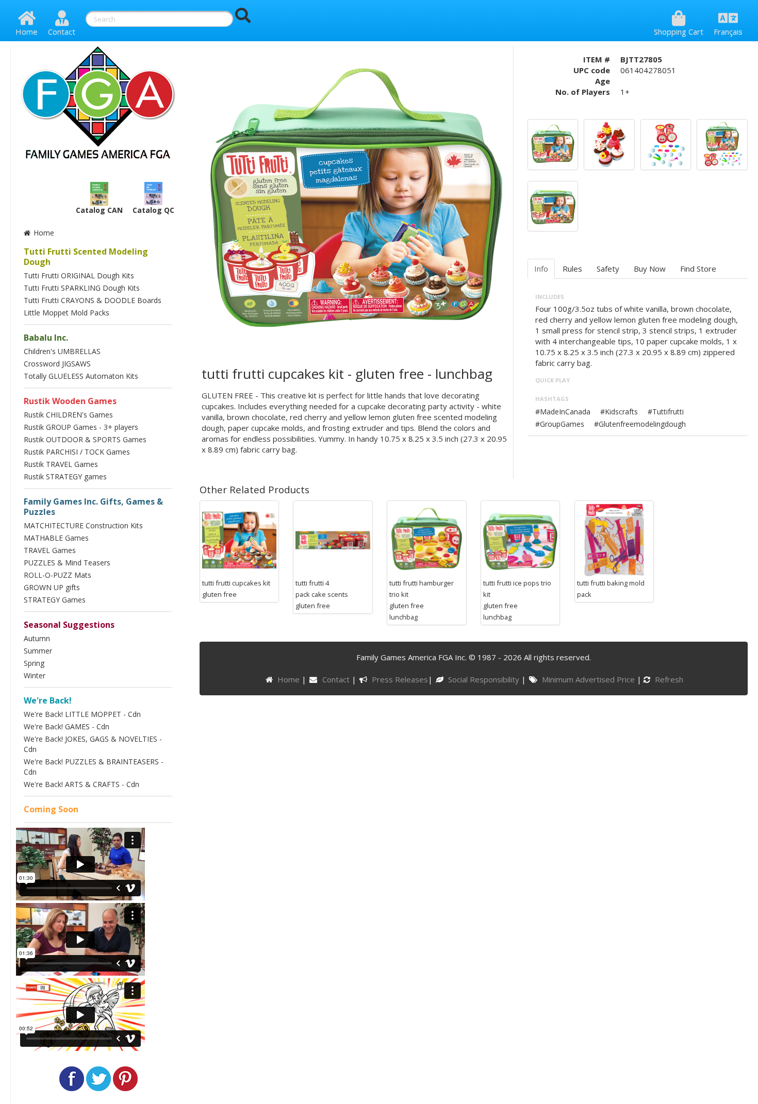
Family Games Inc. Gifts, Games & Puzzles (93, 506)
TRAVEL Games (50, 550)
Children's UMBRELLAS (62, 351)
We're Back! (48, 700)
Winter (34, 675)
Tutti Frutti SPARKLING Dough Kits (82, 288)
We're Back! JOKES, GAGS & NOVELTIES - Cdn (93, 744)
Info (541, 268)
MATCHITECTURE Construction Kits (83, 525)
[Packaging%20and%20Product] (722, 143)
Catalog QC (153, 210)
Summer (38, 651)
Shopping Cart (678, 31)
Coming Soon (51, 809)
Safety (608, 268)
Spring (34, 663)
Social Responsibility (484, 679)
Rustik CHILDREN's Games (68, 415)
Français (728, 31)
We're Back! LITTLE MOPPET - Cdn (82, 714)
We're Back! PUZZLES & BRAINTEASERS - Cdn (93, 767)
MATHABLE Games (56, 538)
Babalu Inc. (46, 337)
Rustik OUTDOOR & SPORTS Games (85, 439)
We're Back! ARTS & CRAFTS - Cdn (81, 784)
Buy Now (650, 268)
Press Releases (400, 679)
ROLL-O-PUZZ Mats (57, 575)
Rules (572, 268)
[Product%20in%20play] (609, 143)
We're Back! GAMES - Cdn (66, 726)
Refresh (668, 679)
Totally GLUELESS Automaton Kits (81, 376)
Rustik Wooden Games (70, 401)
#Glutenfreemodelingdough (640, 424)
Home (26, 31)
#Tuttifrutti (666, 411)
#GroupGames (559, 424)
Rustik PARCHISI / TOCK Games (77, 452)
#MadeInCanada (562, 411)
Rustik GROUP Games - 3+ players (81, 427)
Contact (61, 31)
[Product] (666, 143)
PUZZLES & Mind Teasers (67, 562)
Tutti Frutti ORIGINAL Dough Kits (79, 275)
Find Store (698, 268)
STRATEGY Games (55, 600)
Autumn (37, 638)
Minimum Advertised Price (589, 679)
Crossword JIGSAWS (57, 364)
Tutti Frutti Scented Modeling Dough (86, 256)
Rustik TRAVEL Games (61, 464)
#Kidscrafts (619, 411)
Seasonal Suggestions (69, 624)
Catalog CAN (99, 210)
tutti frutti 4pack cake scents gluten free (321, 594)
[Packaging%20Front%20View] (553, 143)
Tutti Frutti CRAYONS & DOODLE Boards (92, 300)
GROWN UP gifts (52, 587)
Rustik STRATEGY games (65, 476)
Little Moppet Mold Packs (66, 312)
